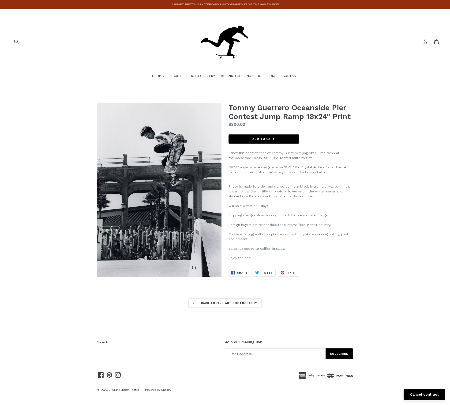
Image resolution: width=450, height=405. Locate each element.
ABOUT (176, 76)
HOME (272, 76)
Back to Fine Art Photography (228, 303)
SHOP (159, 76)
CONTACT (290, 76)
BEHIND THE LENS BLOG (241, 76)
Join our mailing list (243, 342)
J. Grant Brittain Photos (124, 389)
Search (102, 342)
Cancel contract (424, 394)
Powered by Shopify (158, 389)
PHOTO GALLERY (201, 76)
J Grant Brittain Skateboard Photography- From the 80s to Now (225, 4)
